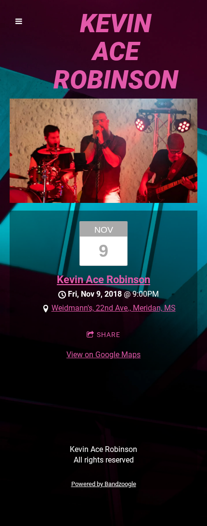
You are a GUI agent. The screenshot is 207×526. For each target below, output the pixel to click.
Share (108, 334)
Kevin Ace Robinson (103, 280)
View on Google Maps (103, 354)
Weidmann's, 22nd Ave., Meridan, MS (114, 308)
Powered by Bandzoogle (103, 484)
